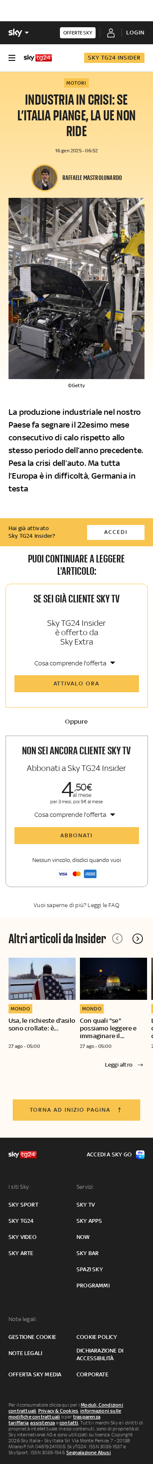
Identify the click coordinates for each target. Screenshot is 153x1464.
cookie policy (96, 1337)
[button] (137, 938)
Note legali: (22, 1319)
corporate (92, 1374)
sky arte (21, 1253)
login (135, 32)
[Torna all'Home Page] (38, 58)
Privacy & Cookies (58, 1411)
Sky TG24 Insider (114, 57)
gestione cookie (32, 1337)
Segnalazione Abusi (88, 1452)
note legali (25, 1353)
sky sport (23, 1204)
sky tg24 (21, 1221)
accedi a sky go (109, 1154)
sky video (22, 1237)
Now (83, 1237)
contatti (69, 1423)
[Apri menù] (11, 58)
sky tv (85, 1204)
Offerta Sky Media (34, 1374)
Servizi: (85, 1187)
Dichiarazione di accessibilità (99, 1354)
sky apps (89, 1221)
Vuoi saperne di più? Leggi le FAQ (76, 905)
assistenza (42, 1423)
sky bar (87, 1253)
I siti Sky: (19, 1187)
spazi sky (89, 1269)
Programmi (93, 1285)
